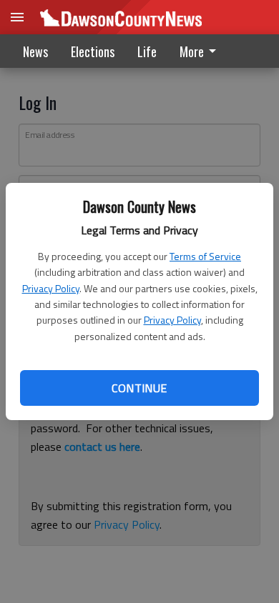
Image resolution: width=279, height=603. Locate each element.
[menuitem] (201, 51)
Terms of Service (205, 256)
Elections (92, 51)
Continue (139, 388)
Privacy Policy (50, 288)
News (35, 51)
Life (147, 51)
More (192, 51)
